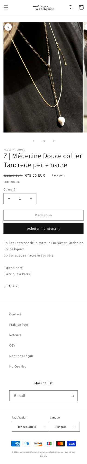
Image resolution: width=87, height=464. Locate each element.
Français (60, 427)
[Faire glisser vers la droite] (54, 141)
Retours (15, 335)
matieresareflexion (29, 452)
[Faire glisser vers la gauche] (33, 141)
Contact (15, 314)
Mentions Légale (21, 356)
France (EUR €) (26, 427)
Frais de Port (19, 324)
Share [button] (13, 285)
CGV (12, 345)
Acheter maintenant (43, 228)
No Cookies (17, 366)
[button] (6, 7)
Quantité (9, 189)
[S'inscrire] (72, 395)
